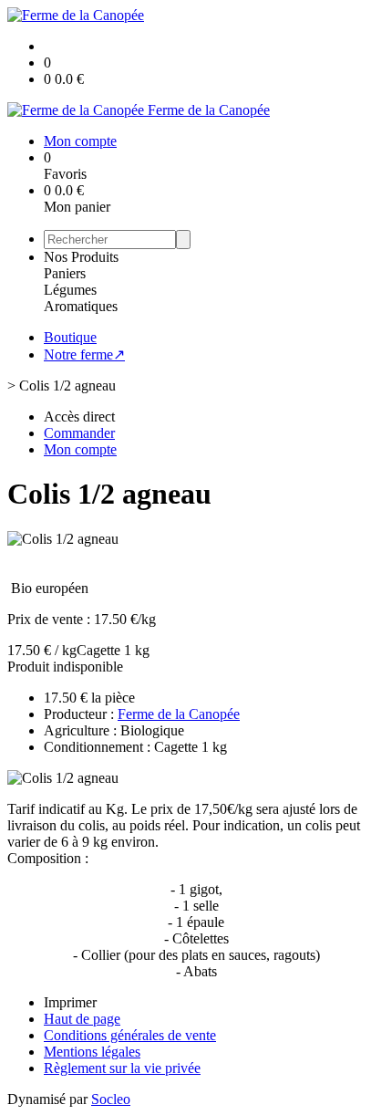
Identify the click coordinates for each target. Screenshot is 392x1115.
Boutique (70, 337)
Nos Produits (81, 257)
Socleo (110, 1099)
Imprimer (70, 1002)
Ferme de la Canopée (179, 714)
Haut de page (82, 1018)
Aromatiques (81, 306)
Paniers (65, 273)
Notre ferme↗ (84, 354)
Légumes (70, 289)
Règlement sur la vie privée (122, 1068)
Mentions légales (92, 1051)
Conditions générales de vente (130, 1035)
